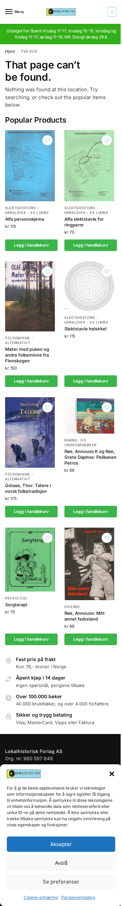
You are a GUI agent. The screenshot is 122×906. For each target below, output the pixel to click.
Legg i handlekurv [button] (31, 245)
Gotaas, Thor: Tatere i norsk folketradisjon (28, 488)
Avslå (61, 863)
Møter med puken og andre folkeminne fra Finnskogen (27, 354)
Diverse (72, 607)
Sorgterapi (16, 604)
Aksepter (61, 844)
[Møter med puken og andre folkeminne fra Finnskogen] (30, 296)
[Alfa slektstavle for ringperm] (89, 165)
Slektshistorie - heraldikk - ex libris (27, 210)
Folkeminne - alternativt (19, 340)
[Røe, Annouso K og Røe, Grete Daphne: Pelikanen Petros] (89, 415)
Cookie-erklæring (41, 897)
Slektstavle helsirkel (85, 328)
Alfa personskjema (24, 219)
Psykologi (16, 598)
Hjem (10, 51)
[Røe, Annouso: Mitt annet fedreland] (89, 564)
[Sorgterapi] (30, 560)
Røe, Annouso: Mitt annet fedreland (84, 616)
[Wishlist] (47, 140)
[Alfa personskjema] (30, 165)
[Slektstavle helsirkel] (89, 286)
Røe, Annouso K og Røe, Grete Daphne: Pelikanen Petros (90, 457)
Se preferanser (61, 881)
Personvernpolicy (78, 897)
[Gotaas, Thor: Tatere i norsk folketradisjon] (30, 432)
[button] (111, 773)
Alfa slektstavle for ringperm (84, 222)
